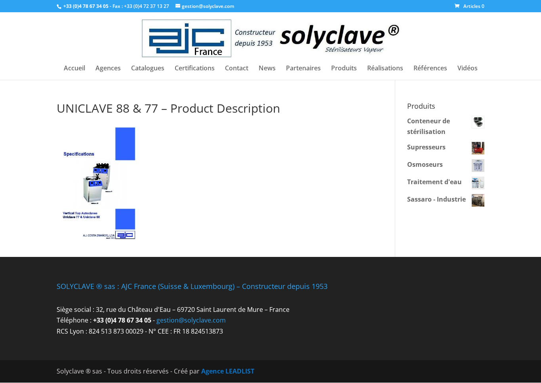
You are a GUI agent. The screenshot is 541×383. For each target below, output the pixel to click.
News (267, 68)
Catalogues (147, 68)
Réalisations (385, 68)
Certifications (195, 68)
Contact (236, 68)
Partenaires (303, 68)
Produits (344, 68)
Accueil (74, 68)
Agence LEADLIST (227, 371)
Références (430, 68)
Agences (108, 68)
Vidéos (467, 68)
